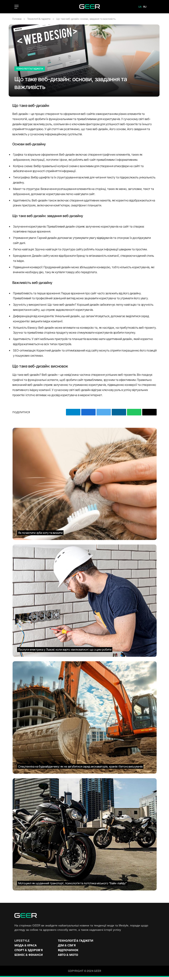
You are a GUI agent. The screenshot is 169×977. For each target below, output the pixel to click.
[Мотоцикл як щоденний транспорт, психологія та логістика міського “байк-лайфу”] (85, 834)
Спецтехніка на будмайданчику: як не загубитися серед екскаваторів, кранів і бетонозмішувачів (80, 766)
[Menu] (16, 6)
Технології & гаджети (29, 68)
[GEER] (84, 6)
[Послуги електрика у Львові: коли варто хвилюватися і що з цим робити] (85, 601)
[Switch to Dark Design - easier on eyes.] (24, 6)
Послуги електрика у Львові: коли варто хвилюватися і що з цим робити (64, 649)
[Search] (153, 6)
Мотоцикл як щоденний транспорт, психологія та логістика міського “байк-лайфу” (72, 883)
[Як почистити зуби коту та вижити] (85, 484)
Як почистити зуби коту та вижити (40, 533)
